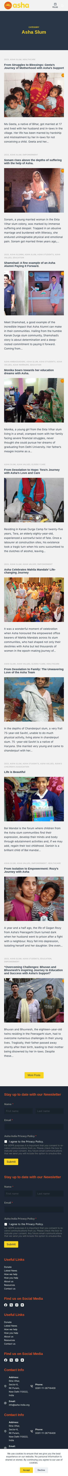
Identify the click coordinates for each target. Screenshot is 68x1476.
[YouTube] (22, 1304)
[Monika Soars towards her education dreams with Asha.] (34, 400)
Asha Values (23, 464)
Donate (8, 1267)
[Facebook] (5, 1304)
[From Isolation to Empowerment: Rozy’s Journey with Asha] (34, 899)
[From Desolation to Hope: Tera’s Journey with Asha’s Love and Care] (34, 500)
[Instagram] (16, 1304)
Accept (26, 1470)
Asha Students (45, 254)
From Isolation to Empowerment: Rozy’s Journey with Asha (31, 870)
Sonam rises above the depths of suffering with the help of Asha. (33, 162)
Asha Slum (16, 59)
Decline (41, 1470)
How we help (10, 1274)
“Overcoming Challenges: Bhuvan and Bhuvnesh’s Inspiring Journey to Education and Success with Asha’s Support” (33, 970)
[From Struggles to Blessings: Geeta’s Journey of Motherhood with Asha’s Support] (34, 95)
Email (8, 1120)
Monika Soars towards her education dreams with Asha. (29, 372)
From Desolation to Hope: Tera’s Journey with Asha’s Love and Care (32, 471)
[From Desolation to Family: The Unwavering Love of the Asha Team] (34, 699)
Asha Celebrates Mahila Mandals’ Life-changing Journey (30, 571)
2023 (6, 59)
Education (18, 257)
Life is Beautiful (14, 772)
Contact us (9, 1288)
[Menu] (62, 5)
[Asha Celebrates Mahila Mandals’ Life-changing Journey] (34, 599)
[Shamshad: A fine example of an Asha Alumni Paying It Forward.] (34, 293)
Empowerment (30, 155)
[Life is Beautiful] (34, 799)
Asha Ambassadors (14, 361)
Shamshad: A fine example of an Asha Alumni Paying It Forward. (29, 264)
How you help (11, 1277)
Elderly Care (38, 464)
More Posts (34, 1075)
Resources (9, 1285)
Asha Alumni (17, 254)
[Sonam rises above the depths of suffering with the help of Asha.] (34, 190)
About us (8, 1281)
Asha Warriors (21, 365)
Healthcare (29, 59)
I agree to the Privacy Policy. (26, 1141)
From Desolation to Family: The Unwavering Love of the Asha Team (34, 671)
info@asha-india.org (19, 1404)
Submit (11, 1161)
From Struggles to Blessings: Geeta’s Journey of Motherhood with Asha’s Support (34, 66)
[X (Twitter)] (11, 1304)
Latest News (10, 1270)
